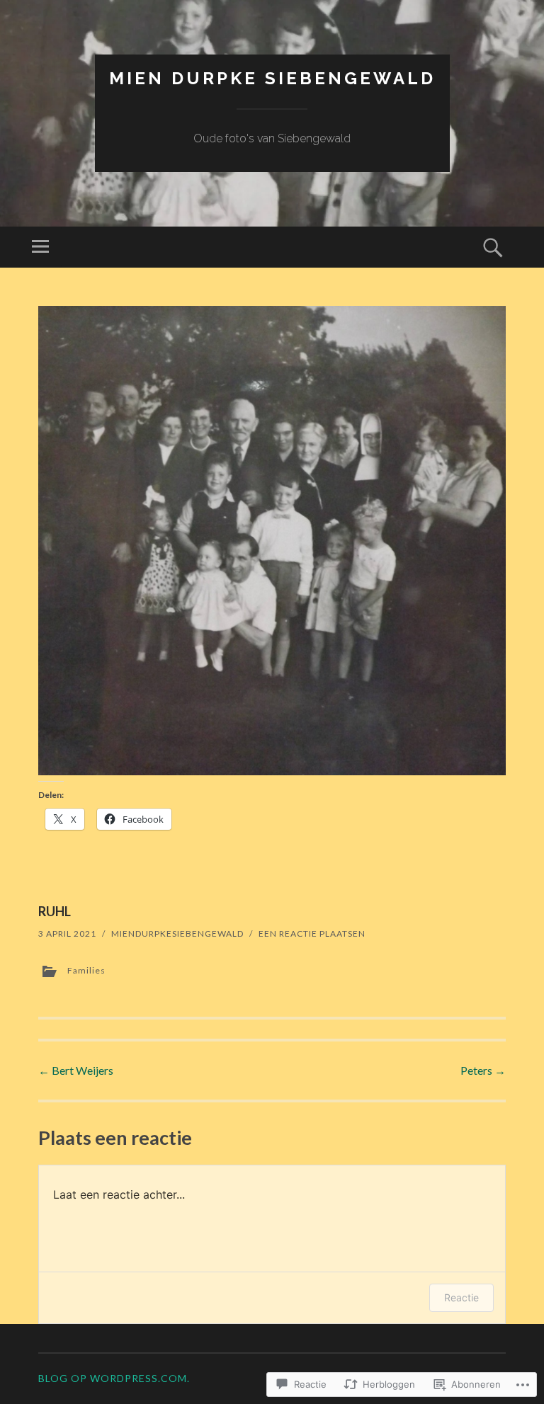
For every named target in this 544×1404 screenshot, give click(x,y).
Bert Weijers (75, 1070)
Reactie (461, 1297)
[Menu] (40, 247)
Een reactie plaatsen (312, 933)
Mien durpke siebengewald (272, 78)
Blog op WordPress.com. (114, 1378)
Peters (483, 1070)
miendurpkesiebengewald (177, 933)
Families (86, 970)
